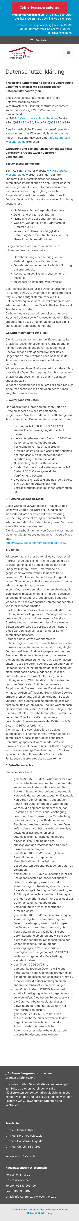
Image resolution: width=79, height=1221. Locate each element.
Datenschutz (30, 1156)
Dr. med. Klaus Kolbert (20, 1130)
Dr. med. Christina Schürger (24, 1146)
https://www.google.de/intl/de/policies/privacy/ (36, 542)
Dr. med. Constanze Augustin (24, 1141)
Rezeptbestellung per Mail (45, 28)
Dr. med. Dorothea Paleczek (24, 1135)
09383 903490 (26, 1185)
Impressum (13, 1156)
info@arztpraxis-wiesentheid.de (36, 118)
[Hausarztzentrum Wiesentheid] (21, 52)
